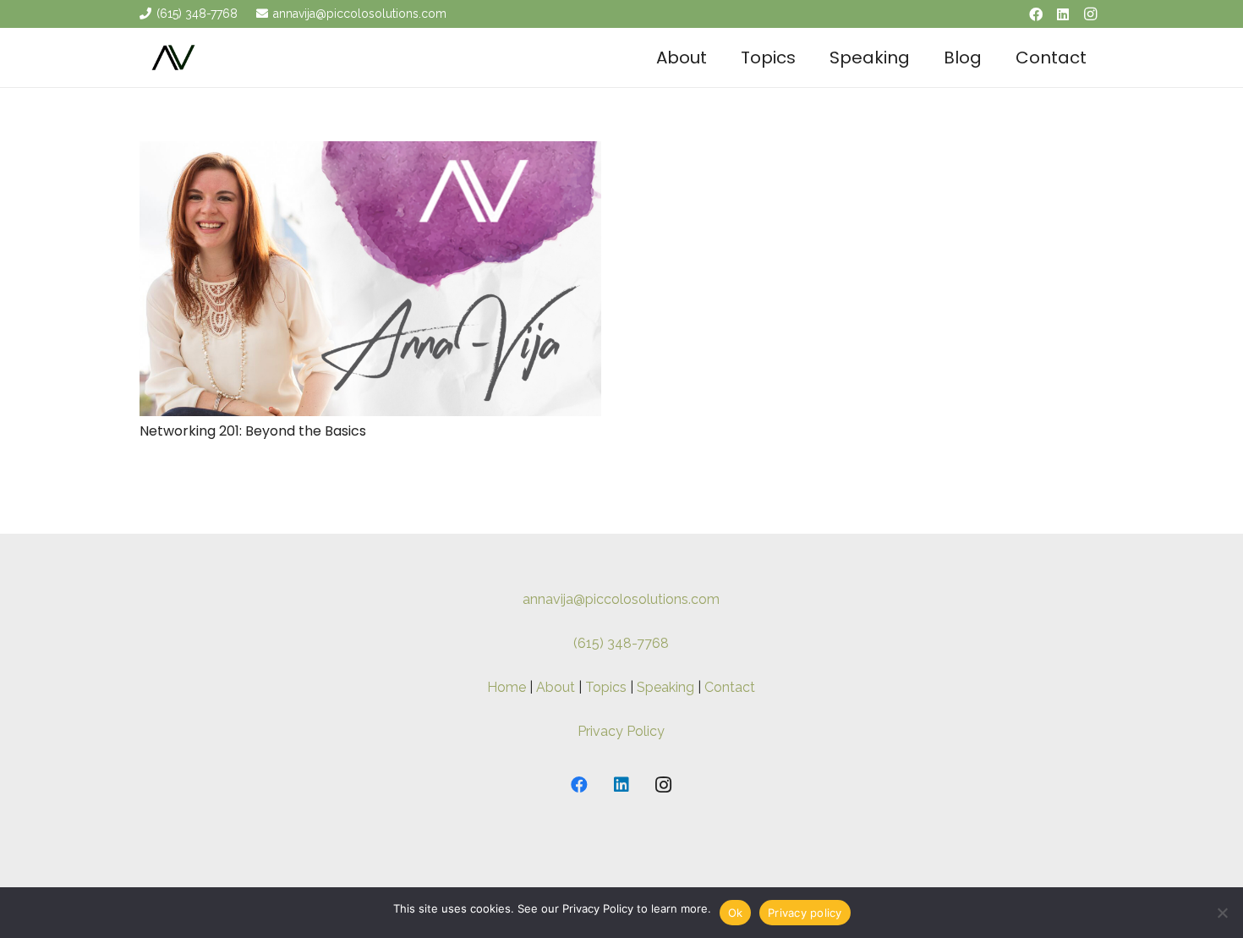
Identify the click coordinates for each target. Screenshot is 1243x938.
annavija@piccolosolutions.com (621, 599)
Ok (735, 912)
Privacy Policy (621, 731)
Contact (729, 687)
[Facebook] (1035, 14)
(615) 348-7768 (621, 643)
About (555, 687)
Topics (606, 687)
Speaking (665, 687)
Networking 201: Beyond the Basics (253, 431)
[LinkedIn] (1062, 14)
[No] (1221, 912)
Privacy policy (805, 912)
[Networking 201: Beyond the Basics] (370, 153)
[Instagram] (1089, 14)
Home (506, 687)
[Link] (173, 57)
